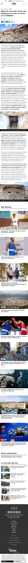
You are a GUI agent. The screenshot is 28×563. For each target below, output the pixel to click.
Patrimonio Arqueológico (6, 456)
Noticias (14, 521)
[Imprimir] (14, 22)
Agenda (14, 530)
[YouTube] (14, 512)
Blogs (14, 528)
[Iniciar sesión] (23, 3)
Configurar (18, 561)
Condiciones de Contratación (14, 542)
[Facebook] (8, 512)
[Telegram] (19, 512)
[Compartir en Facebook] (2, 22)
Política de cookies (11, 557)
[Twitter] (11, 512)
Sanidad (4, 412)
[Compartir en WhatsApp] (9, 22)
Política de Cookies (14, 537)
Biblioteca (14, 525)
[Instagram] (17, 512)
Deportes (4, 253)
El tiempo (14, 532)
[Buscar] (26, 3)
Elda (14, 456)
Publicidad (14, 544)
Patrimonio (19, 456)
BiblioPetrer (14, 526)
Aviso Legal (14, 535)
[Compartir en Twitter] (4, 22)
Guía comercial (14, 523)
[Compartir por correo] (12, 22)
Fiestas (3, 227)
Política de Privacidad (14, 540)
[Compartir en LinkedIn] (7, 22)
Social (3, 279)
